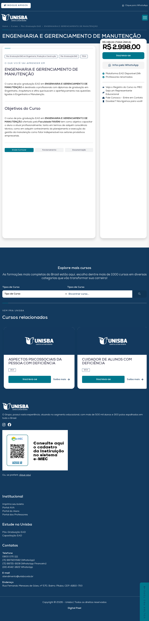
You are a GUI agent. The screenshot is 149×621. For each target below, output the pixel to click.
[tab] (19, 150)
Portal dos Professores (15, 515)
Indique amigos (17, 5)
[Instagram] (3, 425)
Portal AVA (8, 508)
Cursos (14, 26)
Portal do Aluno (10, 511)
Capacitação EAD (12, 536)
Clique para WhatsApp (136, 5)
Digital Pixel (74, 608)
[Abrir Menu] (145, 18)
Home (5, 26)
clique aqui (25, 475)
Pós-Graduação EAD (31, 26)
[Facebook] (9, 425)
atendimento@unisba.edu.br (17, 576)
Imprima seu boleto (13, 504)
